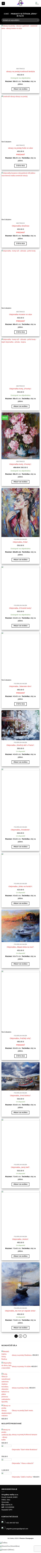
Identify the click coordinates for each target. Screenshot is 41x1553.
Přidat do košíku (21, 89)
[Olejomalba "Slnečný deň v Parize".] (20, 725)
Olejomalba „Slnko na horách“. (20, 886)
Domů (6, 14)
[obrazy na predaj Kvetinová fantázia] (20, 45)
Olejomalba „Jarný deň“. (20, 1167)
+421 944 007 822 (12, 1523)
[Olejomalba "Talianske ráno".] (20, 655)
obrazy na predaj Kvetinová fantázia (20, 72)
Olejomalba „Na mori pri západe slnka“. (20, 1311)
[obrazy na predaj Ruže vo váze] (20, 117)
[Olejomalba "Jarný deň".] (20, 1140)
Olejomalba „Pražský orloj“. (20, 1038)
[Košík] (38, 3)
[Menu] (3, 3)
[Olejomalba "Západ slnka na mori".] (20, 925)
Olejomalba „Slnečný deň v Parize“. (20, 745)
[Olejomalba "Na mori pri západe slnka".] (20, 1284)
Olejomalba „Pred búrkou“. (20, 1096)
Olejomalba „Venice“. (20, 1239)
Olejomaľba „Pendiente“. (20, 830)
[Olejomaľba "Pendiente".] (20, 796)
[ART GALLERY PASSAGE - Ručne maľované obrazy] (21, 3)
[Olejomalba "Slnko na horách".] (20, 867)
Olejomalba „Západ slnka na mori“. (20, 947)
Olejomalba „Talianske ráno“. (20, 686)
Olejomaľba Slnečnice (20, 226)
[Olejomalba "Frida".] (20, 512)
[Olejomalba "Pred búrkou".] (20, 1076)
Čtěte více (20, 165)
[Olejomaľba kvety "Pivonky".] (20, 361)
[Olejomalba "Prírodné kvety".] (20, 584)
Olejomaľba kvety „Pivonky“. (20, 389)
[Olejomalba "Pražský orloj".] (20, 1000)
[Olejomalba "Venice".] (20, 1212)
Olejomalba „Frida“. (20, 542)
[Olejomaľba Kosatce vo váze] (20, 278)
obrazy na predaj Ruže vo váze (20, 148)
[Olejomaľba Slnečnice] (20, 195)
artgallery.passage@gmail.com (17, 1529)
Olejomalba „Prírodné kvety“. (20, 608)
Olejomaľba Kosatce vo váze (20, 314)
